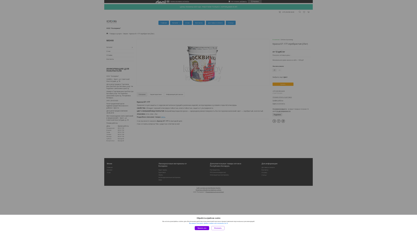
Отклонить (218, 228)
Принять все (202, 228)
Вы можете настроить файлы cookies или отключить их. (207, 223)
